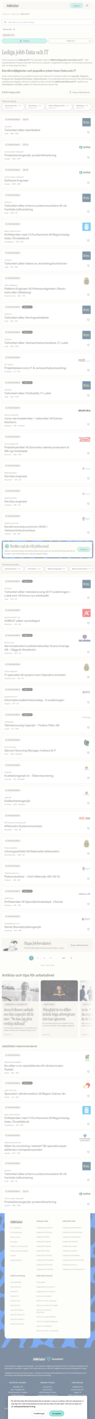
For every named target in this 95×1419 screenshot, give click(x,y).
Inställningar (39, 1413)
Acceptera (56, 1413)
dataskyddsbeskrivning (24, 1406)
